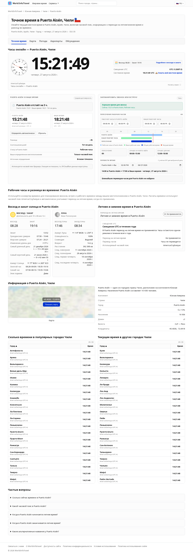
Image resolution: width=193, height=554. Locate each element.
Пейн (102, 418)
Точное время (18, 41)
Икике (13, 377)
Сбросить (42, 133)
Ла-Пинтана (16, 411)
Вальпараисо (16, 364)
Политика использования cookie (132, 546)
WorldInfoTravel (15, 11)
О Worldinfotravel (34, 546)
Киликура (15, 391)
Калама (14, 384)
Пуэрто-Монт (16, 438)
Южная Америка (32, 11)
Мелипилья (106, 404)
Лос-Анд (104, 391)
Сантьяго (14, 459)
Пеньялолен (16, 425)
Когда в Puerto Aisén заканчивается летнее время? (36, 523)
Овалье (103, 411)
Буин (102, 350)
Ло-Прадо (104, 384)
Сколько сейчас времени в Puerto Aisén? (31, 497)
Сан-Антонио (106, 445)
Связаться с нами (16, 546)
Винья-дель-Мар (18, 371)
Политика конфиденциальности (77, 546)
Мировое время (39, 3)
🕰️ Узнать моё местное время (168, 73)
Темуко (13, 472)
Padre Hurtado (107, 479)
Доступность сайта (52, 546)
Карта (33, 41)
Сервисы (53, 3)
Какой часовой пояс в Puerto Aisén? (29, 506)
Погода (43, 41)
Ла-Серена (15, 418)
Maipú (13, 479)
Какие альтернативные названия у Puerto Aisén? (35, 531)
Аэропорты (56, 41)
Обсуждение (73, 41)
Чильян (104, 465)
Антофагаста (16, 350)
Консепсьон (16, 404)
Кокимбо (14, 398)
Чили (45, 11)
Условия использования (105, 546)
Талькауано (105, 452)
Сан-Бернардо (17, 452)
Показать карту (51, 304)
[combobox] (96, 3)
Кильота (104, 371)
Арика (13, 357)
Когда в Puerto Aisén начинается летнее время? (35, 514)
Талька (13, 465)
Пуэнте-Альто (16, 432)
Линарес (104, 377)
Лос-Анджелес (107, 398)
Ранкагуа (14, 445)
